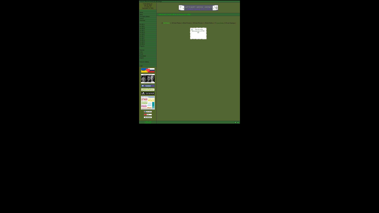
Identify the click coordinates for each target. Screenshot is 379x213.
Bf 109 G (142, 40)
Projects (141, 46)
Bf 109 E (142, 34)
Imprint (141, 58)
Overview (142, 20)
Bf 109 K (142, 44)
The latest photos (144, 16)
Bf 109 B (142, 28)
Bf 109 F (142, 38)
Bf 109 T (142, 36)
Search (141, 18)
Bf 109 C (142, 30)
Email (141, 54)
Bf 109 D (142, 32)
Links (141, 52)
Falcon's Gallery (144, 62)
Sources (141, 50)
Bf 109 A (142, 26)
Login (141, 66)
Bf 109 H (142, 42)
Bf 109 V (142, 24)
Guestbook (142, 56)
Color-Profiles (220, 23)
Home (141, 12)
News (141, 14)
